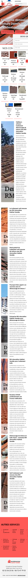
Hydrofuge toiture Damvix (14, 531)
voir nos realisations (7, 32)
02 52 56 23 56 (7, 571)
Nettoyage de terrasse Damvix (14, 541)
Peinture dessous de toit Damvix (22, 532)
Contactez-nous (20, 32)
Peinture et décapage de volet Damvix (6, 541)
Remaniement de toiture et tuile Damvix (6, 548)
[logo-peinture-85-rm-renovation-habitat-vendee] (14, 561)
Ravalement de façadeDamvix (6, 531)
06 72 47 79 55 (20, 571)
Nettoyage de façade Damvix (22, 541)
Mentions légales (21, 575)
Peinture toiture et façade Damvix (14, 548)
